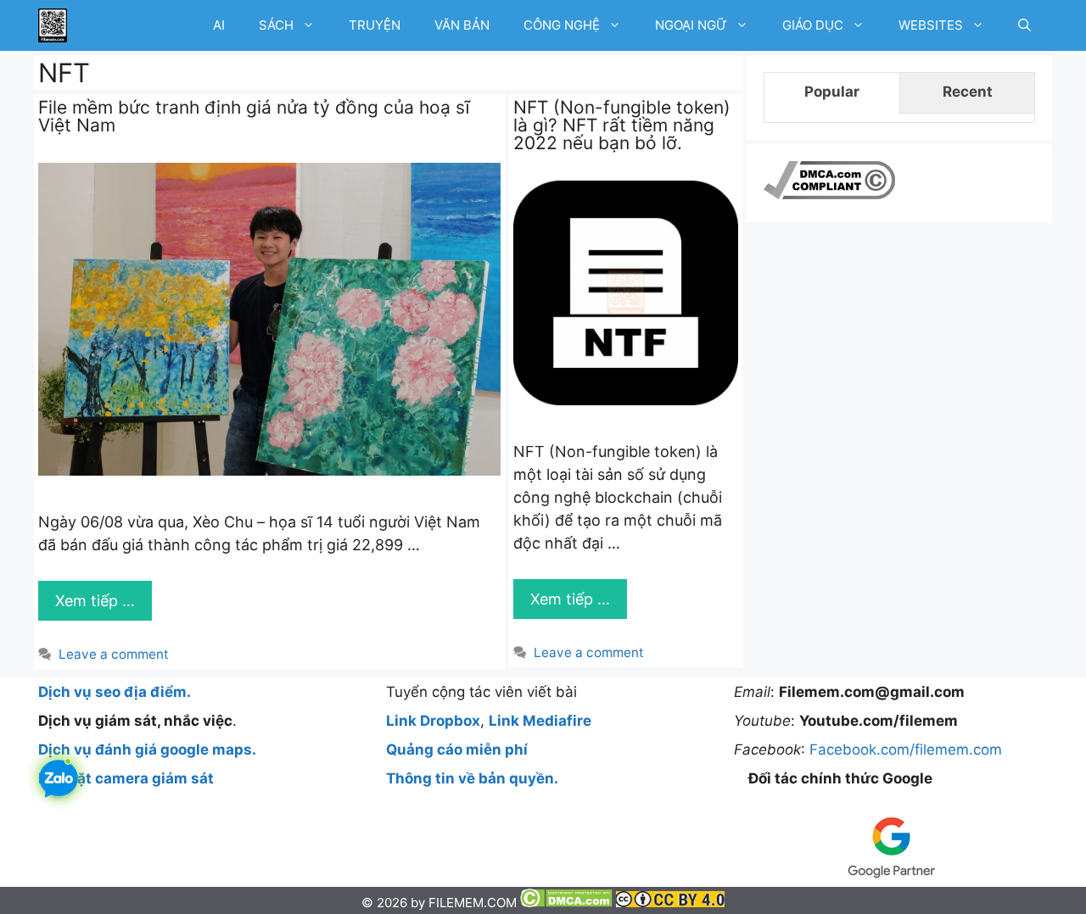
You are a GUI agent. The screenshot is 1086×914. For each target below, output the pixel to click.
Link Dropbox (433, 720)
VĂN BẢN (462, 25)
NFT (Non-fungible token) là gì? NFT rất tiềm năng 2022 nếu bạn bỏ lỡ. (622, 125)
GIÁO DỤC (812, 25)
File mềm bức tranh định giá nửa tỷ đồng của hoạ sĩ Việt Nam (254, 116)
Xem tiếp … (95, 601)
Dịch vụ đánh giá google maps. (147, 749)
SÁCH (276, 25)
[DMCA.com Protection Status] (568, 902)
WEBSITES (930, 25)
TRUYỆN (374, 25)
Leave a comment (114, 654)
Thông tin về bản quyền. (472, 778)
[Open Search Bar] (1024, 25)
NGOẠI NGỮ (691, 25)
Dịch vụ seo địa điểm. (114, 691)
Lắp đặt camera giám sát (126, 778)
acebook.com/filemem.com (910, 749)
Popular (831, 91)
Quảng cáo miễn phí (457, 749)
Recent (968, 91)
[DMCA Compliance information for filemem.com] (829, 194)
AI (219, 25)
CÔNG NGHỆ (561, 25)
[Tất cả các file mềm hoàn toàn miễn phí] (52, 25)
